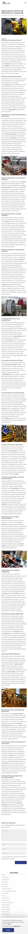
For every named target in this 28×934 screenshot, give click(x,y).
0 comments (21, 15)
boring (3, 875)
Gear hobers (4, 884)
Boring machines (5, 914)
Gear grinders (5, 886)
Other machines (5, 911)
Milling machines (5, 900)
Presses (4, 895)
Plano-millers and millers (7, 902)
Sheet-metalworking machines (9, 891)
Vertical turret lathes (6, 888)
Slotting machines (6, 907)
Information (16, 15)
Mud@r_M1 (5, 15)
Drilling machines (6, 879)
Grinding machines (6, 905)
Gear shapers (5, 882)
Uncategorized (5, 877)
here (9, 923)
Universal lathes (5, 898)
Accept (8, 930)
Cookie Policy (16, 926)
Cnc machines (5, 893)
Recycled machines (6, 909)
